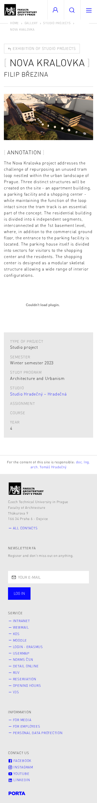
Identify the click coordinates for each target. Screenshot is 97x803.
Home (14, 23)
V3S (16, 692)
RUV (16, 672)
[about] (26, 488)
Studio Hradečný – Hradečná (38, 394)
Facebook (21, 761)
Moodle (20, 640)
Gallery (31, 23)
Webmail (21, 627)
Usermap (21, 653)
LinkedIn (21, 780)
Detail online (26, 666)
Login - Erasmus (28, 647)
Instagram (22, 767)
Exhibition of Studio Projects (43, 48)
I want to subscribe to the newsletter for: (36, 594)
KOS (16, 634)
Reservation (24, 679)
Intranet (21, 621)
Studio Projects (57, 23)
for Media (22, 720)
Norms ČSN (23, 659)
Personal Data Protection (38, 733)
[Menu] (88, 9)
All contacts (25, 528)
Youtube (20, 774)
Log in (19, 593)
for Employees (26, 726)
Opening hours (27, 685)
